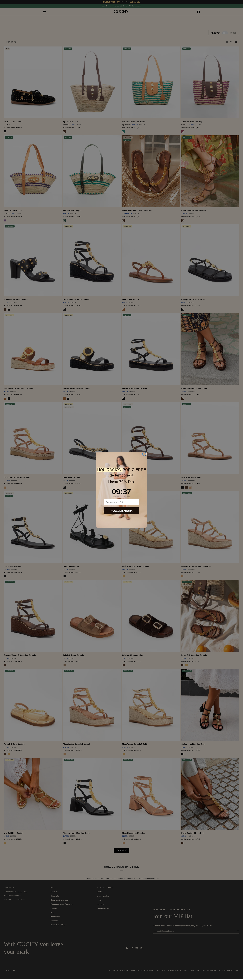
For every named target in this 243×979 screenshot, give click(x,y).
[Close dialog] (144, 454)
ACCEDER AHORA (122, 510)
